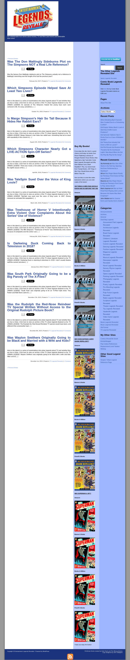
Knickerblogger (106, 341)
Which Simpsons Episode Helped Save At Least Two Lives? (39, 89)
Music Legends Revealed (109, 325)
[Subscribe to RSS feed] (70, 659)
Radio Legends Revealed (112, 298)
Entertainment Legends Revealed (24, 651)
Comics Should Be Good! (109, 339)
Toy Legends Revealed (111, 309)
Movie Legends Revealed (109, 322)
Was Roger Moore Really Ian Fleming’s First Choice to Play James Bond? (112, 176)
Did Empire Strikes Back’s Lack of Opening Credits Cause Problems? (112, 130)
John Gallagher (117, 652)
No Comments (66, 81)
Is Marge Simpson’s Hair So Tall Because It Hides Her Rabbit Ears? (39, 120)
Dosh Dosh (105, 651)
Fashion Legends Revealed (113, 249)
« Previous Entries (12, 58)
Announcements (106, 212)
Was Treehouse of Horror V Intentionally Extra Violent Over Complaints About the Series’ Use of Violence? (39, 212)
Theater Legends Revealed (113, 306)
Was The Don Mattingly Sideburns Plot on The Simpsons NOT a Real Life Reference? (39, 63)
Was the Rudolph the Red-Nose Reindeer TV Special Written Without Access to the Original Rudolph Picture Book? (39, 307)
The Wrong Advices (116, 651)
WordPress (46, 651)
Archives (104, 214)
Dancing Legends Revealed (113, 247)
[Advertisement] (98, 20)
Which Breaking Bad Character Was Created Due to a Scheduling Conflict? (112, 122)
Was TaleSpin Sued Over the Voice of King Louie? (39, 181)
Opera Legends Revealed (112, 274)
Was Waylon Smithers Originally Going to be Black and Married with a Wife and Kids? (39, 339)
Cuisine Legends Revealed (113, 244)
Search (103, 64)
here (105, 89)
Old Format (104, 327)
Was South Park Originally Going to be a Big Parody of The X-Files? (39, 275)
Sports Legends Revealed (109, 78)
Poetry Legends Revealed (112, 284)
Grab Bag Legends (107, 220)
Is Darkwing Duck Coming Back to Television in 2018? (39, 245)
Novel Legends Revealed (112, 266)
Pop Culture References (109, 344)
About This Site (106, 103)
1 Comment (67, 111)
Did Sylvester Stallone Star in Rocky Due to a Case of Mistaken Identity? (112, 137)
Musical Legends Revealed (113, 257)
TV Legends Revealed (54, 81)
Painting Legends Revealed (113, 276)
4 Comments (67, 330)
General (103, 217)
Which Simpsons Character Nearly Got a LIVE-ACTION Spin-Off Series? (39, 150)
